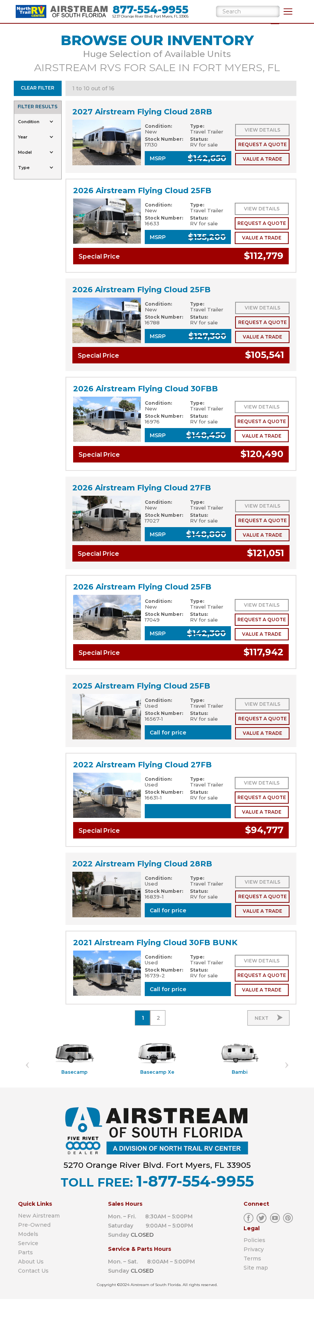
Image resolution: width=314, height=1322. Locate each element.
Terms (252, 1258)
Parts (25, 1252)
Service (28, 1243)
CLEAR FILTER (37, 88)
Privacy (254, 1249)
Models (28, 1234)
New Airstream (39, 1215)
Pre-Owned (34, 1225)
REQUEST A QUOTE (262, 144)
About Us (31, 1261)
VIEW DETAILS (262, 130)
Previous (27, 1058)
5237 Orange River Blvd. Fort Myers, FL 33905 (150, 16)
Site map (256, 1267)
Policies (254, 1240)
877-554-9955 (150, 9)
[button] (288, 11)
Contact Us (33, 1270)
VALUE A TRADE (262, 159)
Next (287, 1058)
